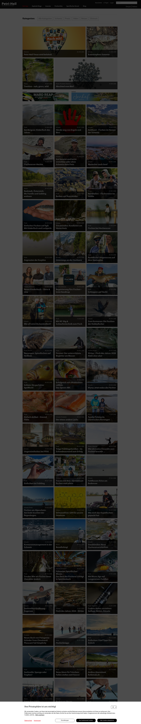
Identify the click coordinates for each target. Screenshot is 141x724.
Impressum (37, 720)
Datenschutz (28, 720)
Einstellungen (65, 720)
